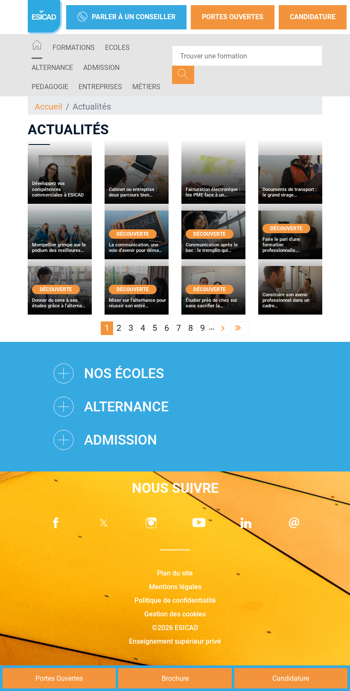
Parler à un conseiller (133, 17)
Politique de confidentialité (175, 600)
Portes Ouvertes (232, 17)
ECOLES (117, 47)
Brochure (175, 678)
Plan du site (175, 573)
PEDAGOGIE (50, 87)
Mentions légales (175, 587)
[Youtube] (199, 523)
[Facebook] (56, 523)
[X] (103, 523)
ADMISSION (101, 68)
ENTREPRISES (100, 87)
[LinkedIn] (246, 523)
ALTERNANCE (52, 68)
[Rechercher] (183, 75)
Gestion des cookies (175, 614)
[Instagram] (151, 523)
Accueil (48, 106)
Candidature (312, 17)
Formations (73, 47)
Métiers (146, 87)
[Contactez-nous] (294, 523)
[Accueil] (37, 46)
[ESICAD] (45, 17)
